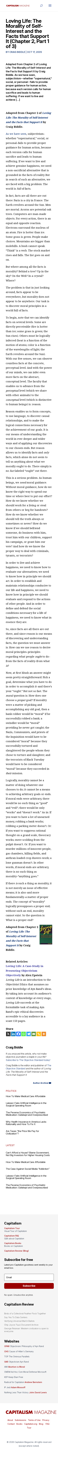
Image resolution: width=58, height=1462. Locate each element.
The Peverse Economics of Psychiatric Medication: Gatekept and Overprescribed (27, 1113)
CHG (6, 1351)
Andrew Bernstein (33, 1382)
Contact (11, 1424)
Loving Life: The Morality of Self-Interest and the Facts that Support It (28, 117)
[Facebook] (18, 1034)
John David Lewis (38, 1392)
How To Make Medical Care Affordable (25, 1096)
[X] (8, 1034)
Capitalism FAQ (11, 1236)
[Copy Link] (38, 1034)
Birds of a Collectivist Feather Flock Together (25, 1313)
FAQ (47, 1424)
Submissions (20, 1420)
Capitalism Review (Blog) (16, 1251)
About (10, 1420)
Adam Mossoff (18, 1387)
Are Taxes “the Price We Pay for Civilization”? (22, 1132)
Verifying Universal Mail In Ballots (19, 1321)
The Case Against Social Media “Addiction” (28, 1168)
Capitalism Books (12, 1243)
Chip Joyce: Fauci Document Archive (21, 1325)
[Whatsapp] (23, 1034)
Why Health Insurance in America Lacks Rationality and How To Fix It (26, 1123)
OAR (6, 1362)
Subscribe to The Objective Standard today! (28, 1060)
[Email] (33, 1034)
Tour (29, 1427)
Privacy (45, 1420)
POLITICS (11, 1090)
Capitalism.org (30, 1424)
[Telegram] (28, 1034)
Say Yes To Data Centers (15, 1317)
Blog (41, 1424)
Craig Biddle (17, 52)
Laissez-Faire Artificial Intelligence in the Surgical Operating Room (26, 1104)
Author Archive (40, 1083)
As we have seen (16, 133)
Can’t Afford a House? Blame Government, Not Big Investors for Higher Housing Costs (28, 1154)
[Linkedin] (13, 1034)
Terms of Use (34, 1420)
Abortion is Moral (16, 1367)
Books (19, 1424)
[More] (44, 1034)
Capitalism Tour (12, 1228)
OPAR (6, 1346)
